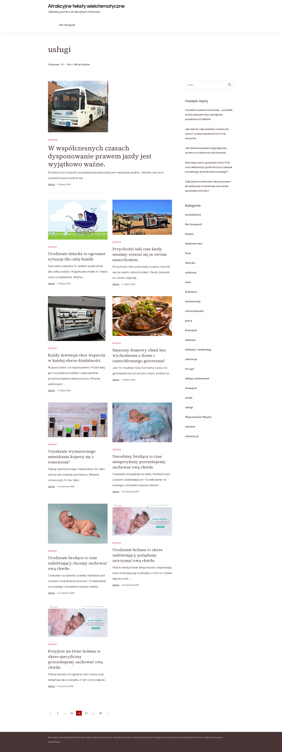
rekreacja (191, 359)
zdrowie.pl (191, 436)
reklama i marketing (198, 349)
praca (188, 320)
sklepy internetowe (197, 378)
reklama (190, 340)
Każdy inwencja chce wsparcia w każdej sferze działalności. (76, 357)
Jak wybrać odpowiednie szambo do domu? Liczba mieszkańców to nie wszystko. (207, 134)
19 (101, 713)
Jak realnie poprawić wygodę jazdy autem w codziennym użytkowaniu (206, 150)
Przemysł (191, 330)
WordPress (54, 742)
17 (87, 713)
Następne (107, 713)
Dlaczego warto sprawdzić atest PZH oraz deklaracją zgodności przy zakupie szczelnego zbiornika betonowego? (208, 167)
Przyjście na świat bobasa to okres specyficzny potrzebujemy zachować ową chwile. (75, 659)
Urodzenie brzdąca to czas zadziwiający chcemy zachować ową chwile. (77, 563)
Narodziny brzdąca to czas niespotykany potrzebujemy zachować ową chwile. (139, 462)
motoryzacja (193, 301)
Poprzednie (50, 713)
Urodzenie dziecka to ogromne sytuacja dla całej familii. (77, 256)
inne (188, 282)
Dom (188, 253)
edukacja (190, 272)
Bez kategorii (67, 25)
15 (72, 713)
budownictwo (193, 243)
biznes (189, 234)
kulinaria (191, 291)
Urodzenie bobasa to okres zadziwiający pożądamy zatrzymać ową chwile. (137, 555)
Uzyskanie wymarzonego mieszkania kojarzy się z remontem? (72, 457)
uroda (188, 397)
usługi (53, 139)
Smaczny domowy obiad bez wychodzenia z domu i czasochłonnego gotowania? (139, 355)
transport (191, 388)
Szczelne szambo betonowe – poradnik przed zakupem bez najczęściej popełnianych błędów (209, 115)
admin (51, 184)
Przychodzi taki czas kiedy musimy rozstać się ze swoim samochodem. (139, 254)
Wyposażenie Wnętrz (198, 417)
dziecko (190, 263)
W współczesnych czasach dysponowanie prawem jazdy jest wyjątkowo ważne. (99, 156)
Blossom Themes (193, 737)
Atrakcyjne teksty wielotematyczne (86, 6)
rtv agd (189, 369)
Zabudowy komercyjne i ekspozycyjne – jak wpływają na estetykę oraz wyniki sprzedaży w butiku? (208, 186)
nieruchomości (194, 311)
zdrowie (190, 426)
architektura (193, 214)
